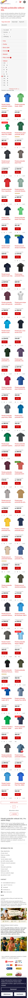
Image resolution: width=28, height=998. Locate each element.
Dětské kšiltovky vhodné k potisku (9, 925)
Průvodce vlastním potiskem (8, 863)
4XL (6, 80)
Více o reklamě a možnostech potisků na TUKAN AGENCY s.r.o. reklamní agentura (14, 957)
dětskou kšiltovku (15, 928)
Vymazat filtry (13, 89)
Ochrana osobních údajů (7, 873)
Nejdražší (21, 22)
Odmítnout (7, 994)
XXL (6, 76)
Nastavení (13, 989)
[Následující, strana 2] (14, 806)
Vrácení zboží (4, 869)
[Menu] (24, 2)
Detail (4, 115)
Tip (5, 34)
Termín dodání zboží (6, 859)
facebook (5, 887)
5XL (6, 83)
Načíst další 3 (14, 802)
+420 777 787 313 (7, 885)
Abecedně (4, 25)
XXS (6, 63)
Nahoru (14, 814)
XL (5, 74)
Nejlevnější (15, 22)
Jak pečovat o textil (5, 875)
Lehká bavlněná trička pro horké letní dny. (12, 898)
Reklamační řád (5, 871)
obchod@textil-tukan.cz (9, 882)
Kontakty (3, 857)
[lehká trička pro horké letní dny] (14, 915)
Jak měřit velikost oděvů (7, 861)
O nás (2, 865)
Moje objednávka (5, 851)
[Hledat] (16, 2)
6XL (6, 85)
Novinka (7, 32)
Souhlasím (20, 994)
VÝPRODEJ (7, 36)
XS (5, 65)
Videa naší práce (7, 892)
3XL (6, 78)
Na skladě (7, 30)
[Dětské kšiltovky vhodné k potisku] (14, 943)
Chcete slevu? (4, 853)
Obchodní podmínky (6, 867)
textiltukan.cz (6, 889)
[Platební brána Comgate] (9, 961)
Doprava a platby (5, 855)
